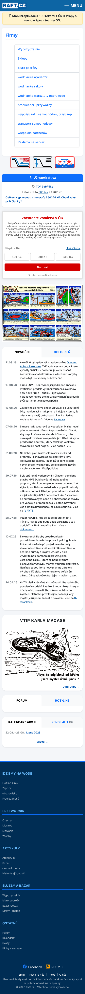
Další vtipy (70, 686)
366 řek (43, 192)
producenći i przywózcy (35, 105)
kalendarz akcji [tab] (22, 722)
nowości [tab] (22, 352)
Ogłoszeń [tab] (62, 352)
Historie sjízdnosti (13, 873)
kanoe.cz (59, 419)
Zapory (6, 788)
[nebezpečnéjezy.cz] (20, 158)
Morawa (7, 825)
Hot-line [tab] (62, 700)
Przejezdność (10, 798)
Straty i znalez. (11, 910)
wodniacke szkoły (30, 86)
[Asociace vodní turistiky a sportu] (64, 158)
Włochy (6, 836)
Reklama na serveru (32, 142)
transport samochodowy (35, 123)
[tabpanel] (42, 483)
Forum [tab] (21, 700)
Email (22, 974)
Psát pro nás (36, 974)
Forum (6, 932)
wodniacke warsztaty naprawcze (41, 96)
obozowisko (9, 793)
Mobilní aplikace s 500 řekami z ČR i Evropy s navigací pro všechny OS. (44, 18)
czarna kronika (11, 868)
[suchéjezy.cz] (42, 158)
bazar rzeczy (10, 905)
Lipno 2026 (33, 732)
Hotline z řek (10, 783)
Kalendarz (8, 937)
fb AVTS (28, 510)
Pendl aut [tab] (62, 722)
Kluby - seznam (12, 948)
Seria (5, 863)
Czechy (7, 820)
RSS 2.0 (56, 967)
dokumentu (27, 529)
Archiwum (8, 857)
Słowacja (7, 830)
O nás (62, 974)
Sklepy (22, 58)
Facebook (35, 967)
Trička (51, 974)
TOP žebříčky (44, 186)
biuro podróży (28, 68)
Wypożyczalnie (29, 49)
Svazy (5, 943)
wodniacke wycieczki (33, 77)
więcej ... (42, 741)
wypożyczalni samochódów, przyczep (45, 114)
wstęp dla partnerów (32, 133)
